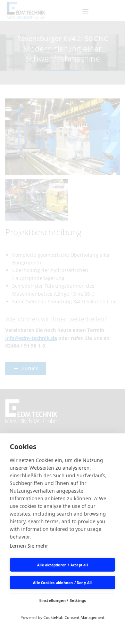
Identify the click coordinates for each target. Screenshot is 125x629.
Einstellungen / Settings (62, 600)
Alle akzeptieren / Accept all (62, 565)
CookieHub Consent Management (74, 617)
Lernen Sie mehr (29, 545)
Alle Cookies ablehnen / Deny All (62, 582)
